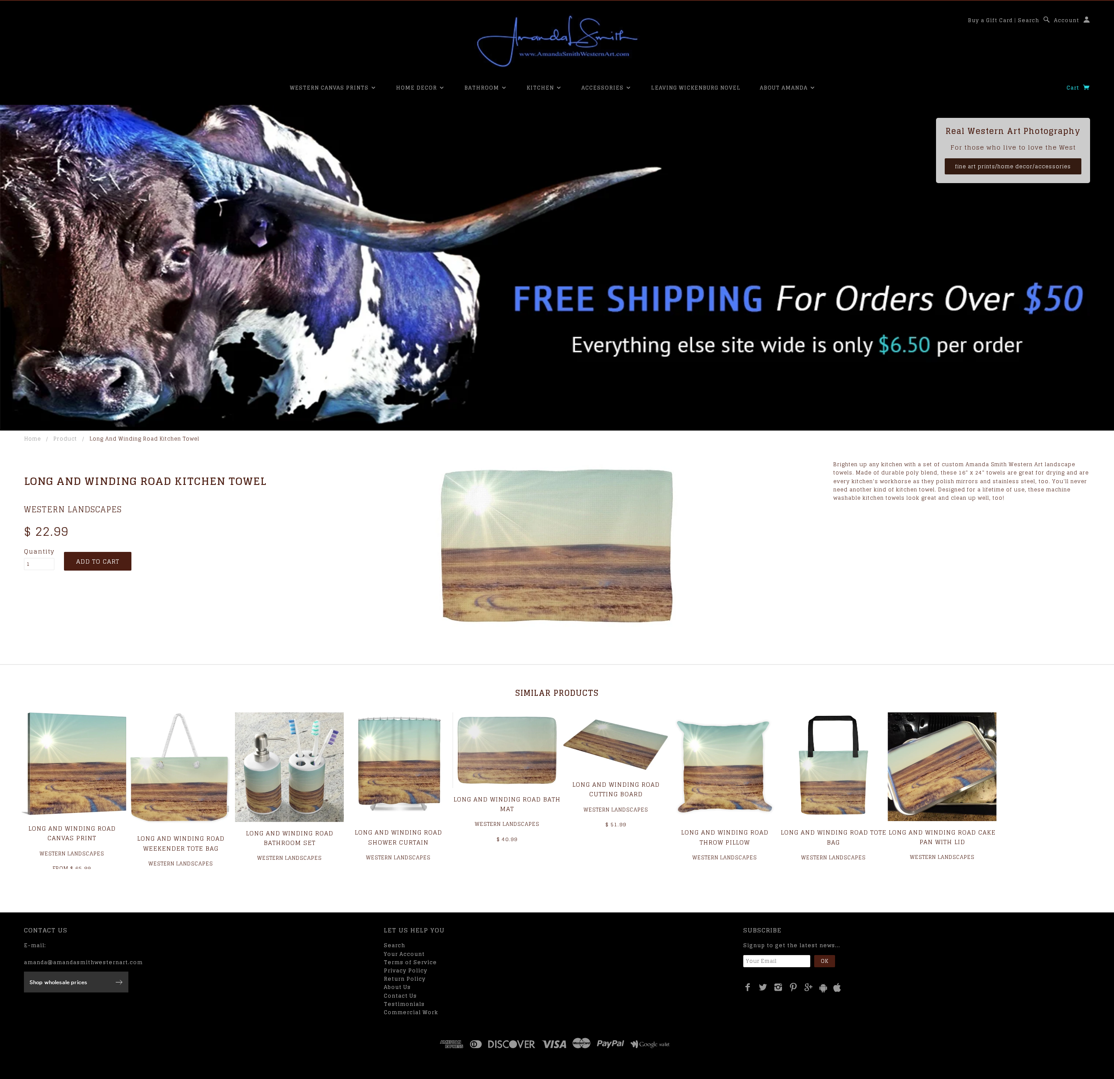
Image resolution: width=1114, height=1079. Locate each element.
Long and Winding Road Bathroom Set (289, 838)
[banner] (557, 41)
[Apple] (837, 987)
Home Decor (417, 87)
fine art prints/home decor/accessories (1013, 166)
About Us (397, 987)
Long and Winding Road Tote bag (833, 837)
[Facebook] (747, 987)
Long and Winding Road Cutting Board (616, 789)
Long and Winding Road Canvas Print (72, 833)
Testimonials (404, 1004)
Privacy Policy (405, 970)
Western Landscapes (73, 509)
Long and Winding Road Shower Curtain (398, 837)
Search (1028, 20)
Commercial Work (411, 1012)
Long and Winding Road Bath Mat (506, 804)
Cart (1074, 87)
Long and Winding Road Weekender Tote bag (181, 843)
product (65, 438)
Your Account (404, 954)
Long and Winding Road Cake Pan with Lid (942, 837)
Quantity (39, 551)
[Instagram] (778, 987)
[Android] (823, 987)
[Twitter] (763, 987)
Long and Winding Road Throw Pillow (724, 837)
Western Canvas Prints (330, 87)
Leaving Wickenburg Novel (696, 87)
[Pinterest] (793, 987)
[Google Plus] (808, 987)
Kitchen (541, 87)
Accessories (603, 87)
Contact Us (400, 995)
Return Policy (405, 978)
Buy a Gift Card (990, 20)
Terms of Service (410, 962)
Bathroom (482, 87)
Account (1066, 20)
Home (32, 438)
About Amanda (784, 87)
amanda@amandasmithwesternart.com (83, 962)
